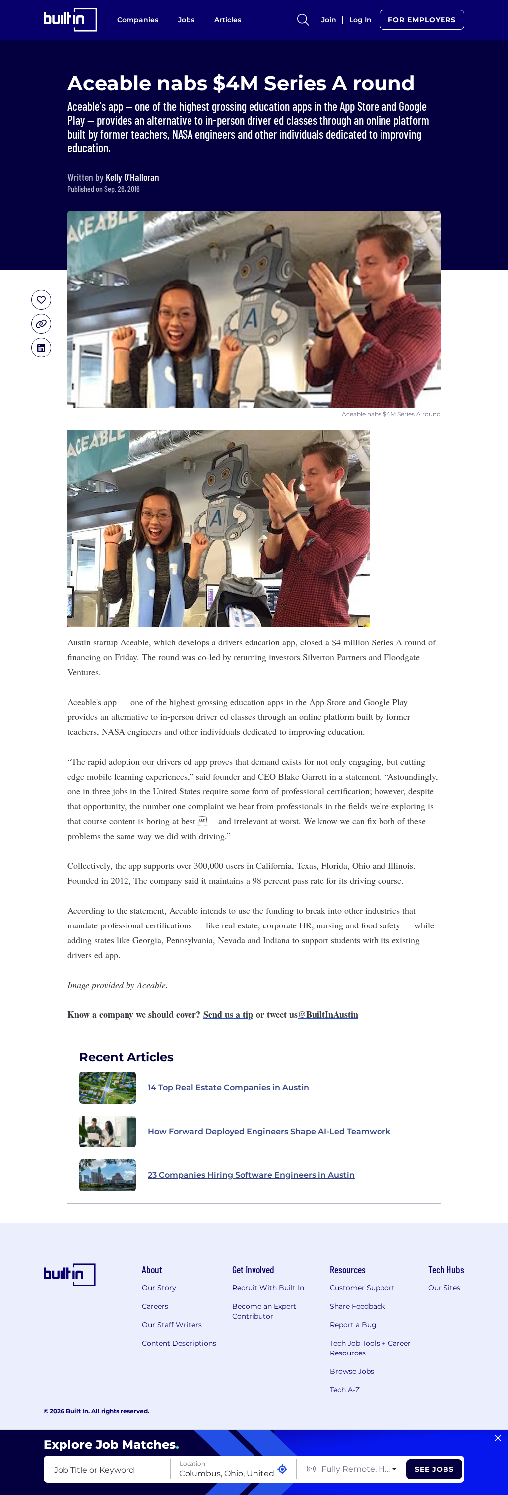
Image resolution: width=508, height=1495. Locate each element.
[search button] (303, 20)
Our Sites (444, 1287)
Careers (155, 1306)
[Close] (498, 1438)
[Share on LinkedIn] (41, 347)
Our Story (159, 1287)
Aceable (134, 642)
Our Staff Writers (172, 1324)
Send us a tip (228, 1014)
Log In (360, 19)
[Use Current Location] (282, 1469)
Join (328, 19)
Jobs (186, 19)
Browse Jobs (352, 1371)
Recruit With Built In (268, 1287)
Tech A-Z (345, 1389)
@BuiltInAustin (328, 1014)
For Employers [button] (422, 19)
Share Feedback (357, 1306)
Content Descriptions (179, 1343)
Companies (137, 19)
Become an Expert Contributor (264, 1311)
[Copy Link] (41, 324)
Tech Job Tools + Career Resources (370, 1348)
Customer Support (362, 1287)
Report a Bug (353, 1324)
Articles (227, 19)
